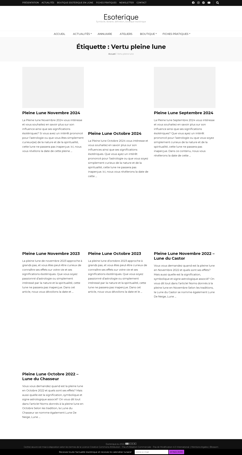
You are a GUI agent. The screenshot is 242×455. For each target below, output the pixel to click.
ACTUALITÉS (48, 2)
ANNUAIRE (105, 34)
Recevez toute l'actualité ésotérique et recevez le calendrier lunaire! (95, 452)
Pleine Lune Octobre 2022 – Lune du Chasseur (50, 376)
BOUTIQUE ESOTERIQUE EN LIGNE (75, 2)
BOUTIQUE (147, 34)
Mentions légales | (200, 447)
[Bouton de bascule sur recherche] (217, 3)
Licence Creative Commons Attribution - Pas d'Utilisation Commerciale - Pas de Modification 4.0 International (135, 447)
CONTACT (141, 2)
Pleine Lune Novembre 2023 (51, 253)
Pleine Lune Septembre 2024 (183, 112)
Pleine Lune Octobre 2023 (114, 253)
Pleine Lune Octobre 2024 (114, 133)
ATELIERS (126, 34)
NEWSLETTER (126, 2)
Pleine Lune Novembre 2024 (51, 112)
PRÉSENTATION (30, 2)
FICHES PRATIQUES (106, 2)
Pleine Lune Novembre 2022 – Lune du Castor (184, 256)
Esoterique (121, 16)
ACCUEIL (59, 34)
